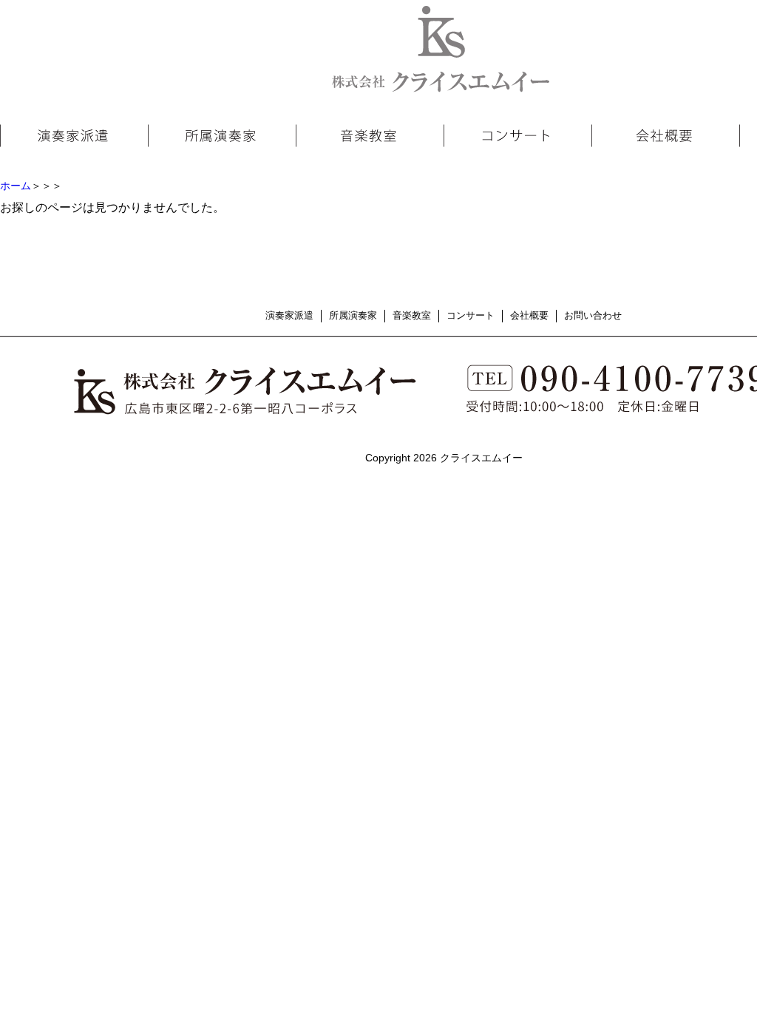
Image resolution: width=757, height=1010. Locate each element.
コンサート (471, 315)
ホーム (15, 186)
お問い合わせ (593, 315)
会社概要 (529, 315)
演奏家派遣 (289, 315)
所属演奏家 (353, 315)
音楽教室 (412, 315)
